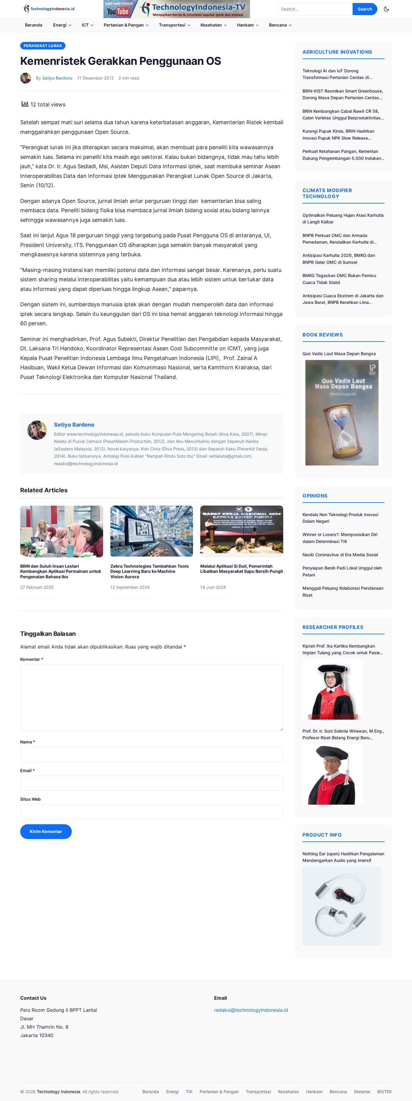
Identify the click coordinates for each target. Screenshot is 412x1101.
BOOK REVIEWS (323, 335)
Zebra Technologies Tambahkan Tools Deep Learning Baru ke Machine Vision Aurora (149, 571)
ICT (85, 24)
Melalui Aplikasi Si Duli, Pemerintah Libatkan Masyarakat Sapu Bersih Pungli (241, 568)
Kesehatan (211, 24)
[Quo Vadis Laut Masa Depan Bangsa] (342, 412)
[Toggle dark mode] (386, 9)
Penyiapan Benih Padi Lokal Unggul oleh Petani (342, 571)
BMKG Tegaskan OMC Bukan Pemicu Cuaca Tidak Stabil (339, 279)
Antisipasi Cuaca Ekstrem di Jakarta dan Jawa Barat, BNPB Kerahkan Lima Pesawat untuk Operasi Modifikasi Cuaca (343, 299)
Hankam (245, 24)
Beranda (33, 24)
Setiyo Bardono (57, 77)
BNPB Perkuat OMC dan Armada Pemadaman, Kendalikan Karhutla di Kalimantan (338, 239)
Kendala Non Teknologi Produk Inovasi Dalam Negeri (340, 518)
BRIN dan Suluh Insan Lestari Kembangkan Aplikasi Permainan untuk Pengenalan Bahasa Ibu (60, 571)
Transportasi (172, 24)
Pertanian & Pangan (124, 24)
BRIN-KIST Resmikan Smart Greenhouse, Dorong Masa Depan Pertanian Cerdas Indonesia (343, 94)
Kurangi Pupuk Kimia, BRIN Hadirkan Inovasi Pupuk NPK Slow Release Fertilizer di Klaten (338, 134)
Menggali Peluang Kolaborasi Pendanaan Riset (343, 591)
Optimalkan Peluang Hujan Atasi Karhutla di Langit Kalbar (343, 218)
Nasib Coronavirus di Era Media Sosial (340, 554)
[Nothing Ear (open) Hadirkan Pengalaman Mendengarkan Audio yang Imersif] (342, 906)
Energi (60, 24)
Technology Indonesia (58, 1091)
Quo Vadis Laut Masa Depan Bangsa (339, 353)
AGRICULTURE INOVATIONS (337, 52)
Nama (27, 741)
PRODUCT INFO (322, 835)
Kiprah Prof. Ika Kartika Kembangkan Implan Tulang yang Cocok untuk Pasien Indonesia (342, 649)
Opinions (315, 496)
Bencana (278, 24)
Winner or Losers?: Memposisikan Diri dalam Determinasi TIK (340, 538)
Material (362, 1091)
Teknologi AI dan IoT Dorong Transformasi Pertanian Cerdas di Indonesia (336, 74)
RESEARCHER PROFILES (333, 627)
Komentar (31, 659)
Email (27, 770)
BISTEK (384, 1091)
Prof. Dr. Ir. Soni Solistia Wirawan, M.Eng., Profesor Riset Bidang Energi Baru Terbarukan (343, 734)
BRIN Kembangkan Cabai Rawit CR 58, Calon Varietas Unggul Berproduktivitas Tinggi (342, 115)
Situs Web (30, 799)
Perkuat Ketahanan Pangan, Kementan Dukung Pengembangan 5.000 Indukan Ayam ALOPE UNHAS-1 (342, 155)
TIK (189, 1091)
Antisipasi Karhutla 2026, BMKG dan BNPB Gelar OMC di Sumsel (339, 258)
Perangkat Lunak (43, 45)
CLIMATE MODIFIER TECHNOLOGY (327, 193)
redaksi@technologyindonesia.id (251, 1010)
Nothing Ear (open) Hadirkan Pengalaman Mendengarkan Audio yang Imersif (343, 857)
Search (365, 8)
